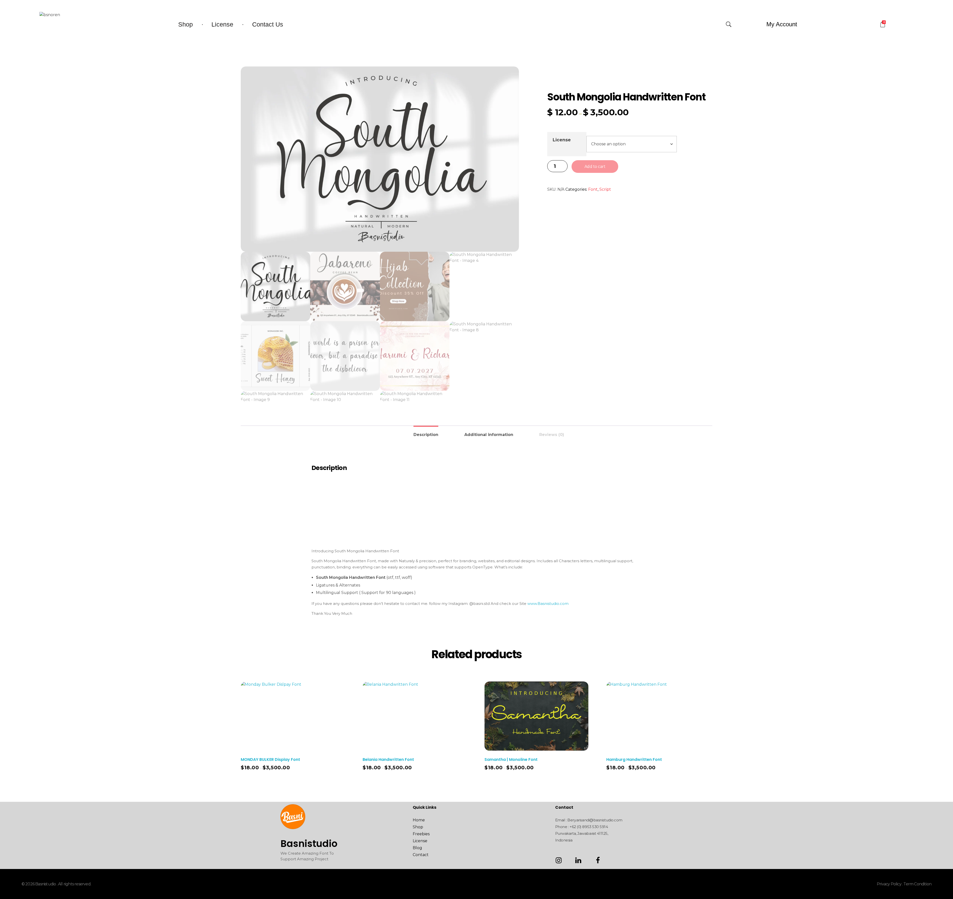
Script (605, 189)
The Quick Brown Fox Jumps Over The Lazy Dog (476, 500)
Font (593, 189)
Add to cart (595, 166)
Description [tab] (425, 434)
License (562, 139)
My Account (781, 24)
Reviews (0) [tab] (551, 434)
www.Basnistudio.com (548, 603)
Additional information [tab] (488, 434)
